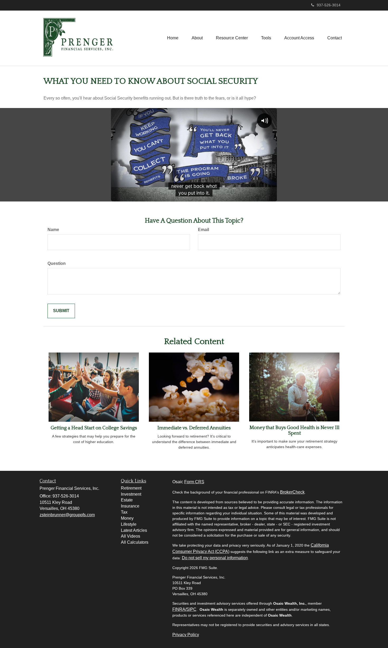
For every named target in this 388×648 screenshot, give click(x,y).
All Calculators (134, 542)
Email (203, 229)
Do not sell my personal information (215, 558)
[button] (197, 38)
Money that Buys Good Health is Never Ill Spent (294, 430)
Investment (131, 494)
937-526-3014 (328, 5)
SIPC (191, 609)
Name (53, 229)
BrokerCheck (292, 492)
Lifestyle (128, 524)
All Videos (130, 536)
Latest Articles (134, 530)
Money (127, 518)
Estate (127, 500)
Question (57, 263)
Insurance (130, 506)
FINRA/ (179, 609)
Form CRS (194, 482)
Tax (124, 512)
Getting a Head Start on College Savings (94, 428)
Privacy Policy (185, 634)
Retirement (131, 488)
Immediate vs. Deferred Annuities (194, 428)
